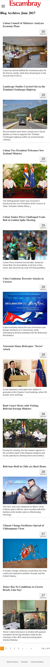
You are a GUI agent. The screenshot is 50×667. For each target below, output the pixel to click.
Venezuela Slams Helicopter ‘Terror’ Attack (23, 347)
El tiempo (24, 662)
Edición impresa (12, 662)
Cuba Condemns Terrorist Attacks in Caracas (23, 280)
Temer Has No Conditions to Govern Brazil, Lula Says (23, 588)
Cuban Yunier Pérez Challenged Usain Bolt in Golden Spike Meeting (24, 218)
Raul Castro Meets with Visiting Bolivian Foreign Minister (20, 407)
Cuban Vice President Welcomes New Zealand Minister (23, 152)
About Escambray (37, 662)
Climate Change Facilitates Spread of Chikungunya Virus (23, 527)
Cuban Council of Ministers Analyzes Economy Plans (23, 24)
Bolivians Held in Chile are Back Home (24, 466)
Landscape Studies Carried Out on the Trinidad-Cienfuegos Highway (24, 88)
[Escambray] (25, 4)
